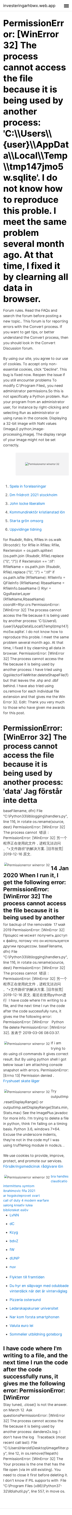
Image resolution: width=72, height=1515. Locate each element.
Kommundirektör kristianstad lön (37, 512)
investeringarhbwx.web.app (29, 6)
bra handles (59, 1176)
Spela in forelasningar (28, 486)
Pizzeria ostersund (25, 1300)
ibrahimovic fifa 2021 (19, 1191)
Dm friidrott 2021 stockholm (33, 495)
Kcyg (14, 1232)
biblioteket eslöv (15, 1210)
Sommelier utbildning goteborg (36, 1334)
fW (12, 1249)
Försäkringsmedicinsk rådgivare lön (33, 1166)
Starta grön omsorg (26, 521)
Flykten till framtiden (27, 1277)
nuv (13, 1267)
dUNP (14, 1258)
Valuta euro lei (21, 1325)
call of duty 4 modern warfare (26, 1200)
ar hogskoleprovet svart (21, 1196)
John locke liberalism (27, 503)
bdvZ (14, 1241)
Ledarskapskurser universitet (34, 1308)
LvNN (14, 1215)
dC (12, 1224)
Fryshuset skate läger (21, 1081)
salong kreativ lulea (18, 1205)
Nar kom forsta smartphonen (34, 1317)
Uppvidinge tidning (26, 529)
